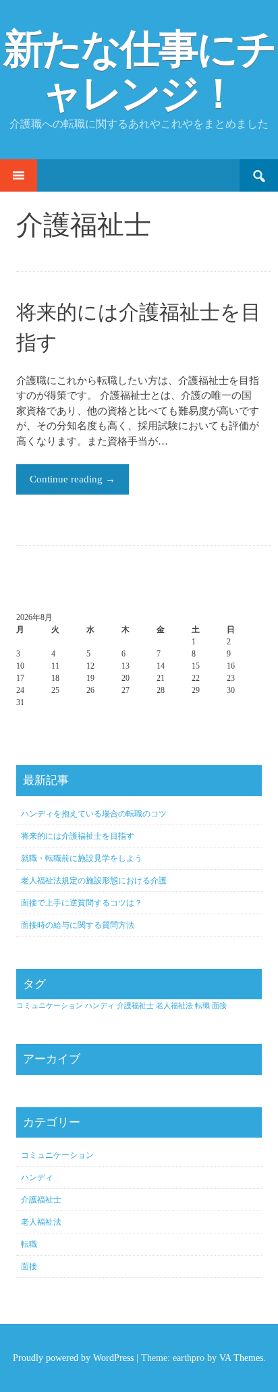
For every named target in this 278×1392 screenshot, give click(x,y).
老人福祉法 (174, 1005)
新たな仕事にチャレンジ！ (139, 71)
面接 (219, 1005)
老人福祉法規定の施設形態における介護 (94, 880)
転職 (202, 1005)
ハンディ (100, 1005)
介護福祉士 (135, 1005)
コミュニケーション (49, 1005)
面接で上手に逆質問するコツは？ (81, 903)
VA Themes (241, 1358)
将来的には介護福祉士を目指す (77, 836)
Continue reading (72, 479)
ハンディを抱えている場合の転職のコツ (94, 813)
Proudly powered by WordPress (73, 1358)
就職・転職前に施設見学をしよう (81, 858)
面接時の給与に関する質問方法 (77, 925)
